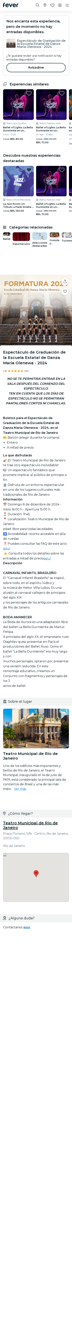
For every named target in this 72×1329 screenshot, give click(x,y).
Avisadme (36, 67)
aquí (6, 548)
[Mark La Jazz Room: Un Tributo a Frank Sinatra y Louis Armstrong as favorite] (28, 169)
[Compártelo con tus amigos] (65, 281)
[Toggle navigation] (67, 5)
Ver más (20, 789)
